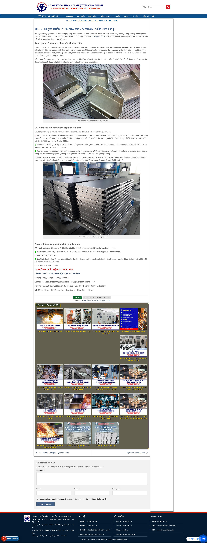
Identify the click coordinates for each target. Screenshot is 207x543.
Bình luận (40, 470)
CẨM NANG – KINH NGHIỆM (110, 16)
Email (76, 489)
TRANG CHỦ (69, 16)
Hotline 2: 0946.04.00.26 (88, 525)
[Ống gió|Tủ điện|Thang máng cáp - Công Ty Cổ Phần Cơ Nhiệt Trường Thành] (42, 7)
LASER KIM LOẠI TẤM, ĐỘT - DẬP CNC (97, 297)
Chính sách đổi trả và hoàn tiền (163, 530)
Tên (38, 489)
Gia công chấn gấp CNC (124, 525)
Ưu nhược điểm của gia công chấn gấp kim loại (95, 300)
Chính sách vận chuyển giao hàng (164, 525)
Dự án (126, 16)
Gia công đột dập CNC (124, 521)
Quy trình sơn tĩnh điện (136, 453)
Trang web (116, 489)
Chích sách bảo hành (159, 521)
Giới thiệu (81, 16)
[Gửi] (168, 7)
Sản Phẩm (92, 16)
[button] (50, 16)
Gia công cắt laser (122, 530)
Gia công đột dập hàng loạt (125, 534)
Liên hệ (146, 16)
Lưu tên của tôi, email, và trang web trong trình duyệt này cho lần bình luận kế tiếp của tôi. (73, 499)
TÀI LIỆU (135, 16)
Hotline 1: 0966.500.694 (88, 521)
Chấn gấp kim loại (99, 36)
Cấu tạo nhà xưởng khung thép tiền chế (53, 453)
